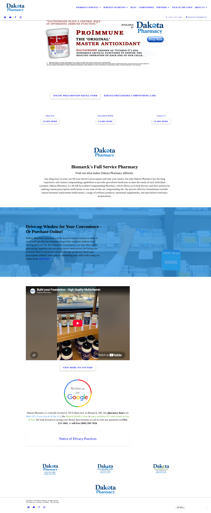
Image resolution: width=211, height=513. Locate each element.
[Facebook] (5, 17)
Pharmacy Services (87, 7)
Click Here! (45, 258)
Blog (134, 7)
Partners (161, 7)
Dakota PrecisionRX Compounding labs (130, 96)
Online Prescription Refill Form (75, 96)
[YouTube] (10, 17)
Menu (181, 507)
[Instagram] (20, 17)
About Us (200, 7)
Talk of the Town (182, 7)
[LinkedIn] (15, 17)
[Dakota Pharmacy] (15, 7)
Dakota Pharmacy (197, 17)
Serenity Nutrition (114, 7)
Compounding (146, 7)
